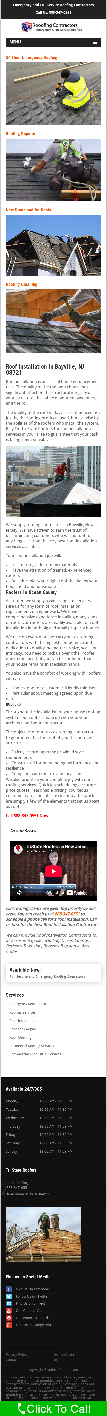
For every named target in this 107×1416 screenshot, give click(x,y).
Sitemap (60, 1360)
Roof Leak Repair (23, 1029)
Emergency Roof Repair (28, 1004)
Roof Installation (23, 1021)
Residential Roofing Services (32, 1046)
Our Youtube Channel (32, 1311)
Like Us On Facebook (32, 1289)
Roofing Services (23, 1012)
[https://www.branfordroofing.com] (53, 31)
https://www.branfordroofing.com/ (28, 1194)
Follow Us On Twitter (32, 1297)
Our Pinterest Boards (32, 1318)
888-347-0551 (60, 12)
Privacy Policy (16, 1355)
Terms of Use (64, 1355)
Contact (12, 1360)
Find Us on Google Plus (34, 1325)
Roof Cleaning (20, 1038)
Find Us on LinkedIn (31, 1304)
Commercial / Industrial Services (35, 1054)
